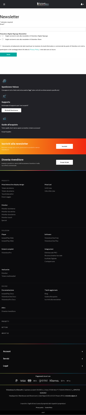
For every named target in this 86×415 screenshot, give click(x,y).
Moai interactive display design (13, 184)
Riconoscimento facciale (53, 255)
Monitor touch (7, 217)
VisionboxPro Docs (9, 299)
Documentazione (8, 290)
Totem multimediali (9, 276)
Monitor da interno (8, 209)
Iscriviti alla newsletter (53, 299)
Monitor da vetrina (8, 211)
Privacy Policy (34, 49)
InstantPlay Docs (8, 294)
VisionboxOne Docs (9, 297)
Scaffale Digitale (51, 258)
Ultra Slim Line (50, 191)
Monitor (5, 205)
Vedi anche (5, 269)
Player (4, 234)
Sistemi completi (8, 249)
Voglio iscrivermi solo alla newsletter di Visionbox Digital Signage (26, 36)
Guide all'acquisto (51, 297)
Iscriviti (64, 146)
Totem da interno (8, 188)
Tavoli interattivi (7, 194)
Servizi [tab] (6, 358)
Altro (3, 308)
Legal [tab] (5, 366)
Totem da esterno (8, 191)
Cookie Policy (48, 407)
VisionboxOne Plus (51, 241)
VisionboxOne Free (52, 238)
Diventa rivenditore (9, 311)
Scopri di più (64, 162)
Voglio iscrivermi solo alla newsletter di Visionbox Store (23, 39)
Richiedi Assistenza (11, 110)
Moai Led (48, 184)
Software (48, 234)
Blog (46, 294)
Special (4, 220)
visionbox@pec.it (71, 396)
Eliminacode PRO (51, 253)
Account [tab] (7, 351)
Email (2, 24)
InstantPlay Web (8, 241)
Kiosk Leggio (6, 197)
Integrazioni (49, 249)
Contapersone (50, 261)
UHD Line (48, 188)
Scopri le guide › (6, 132)
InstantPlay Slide (8, 238)
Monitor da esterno (9, 214)
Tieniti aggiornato (51, 290)
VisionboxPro (7, 253)
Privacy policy (39, 407)
